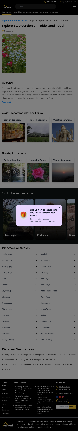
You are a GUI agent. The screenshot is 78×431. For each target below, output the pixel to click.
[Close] (59, 207)
